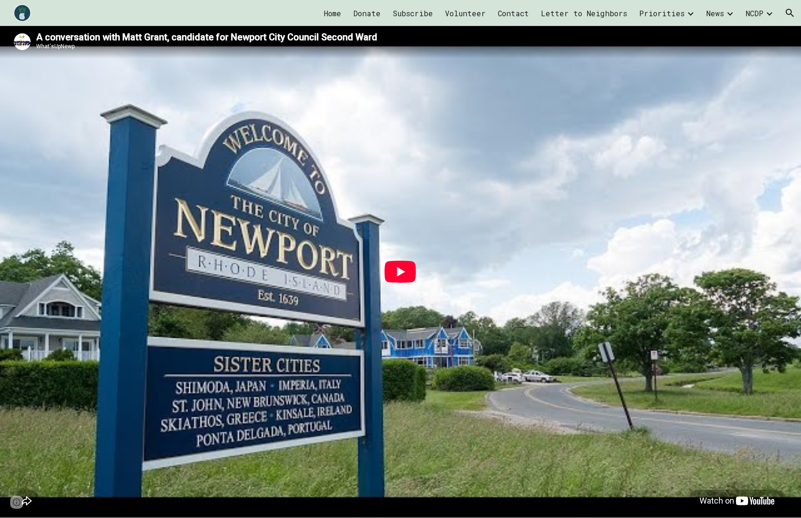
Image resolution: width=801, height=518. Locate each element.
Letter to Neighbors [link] (584, 13)
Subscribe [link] (413, 13)
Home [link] (332, 13)
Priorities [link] (662, 13)
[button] (790, 13)
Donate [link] (367, 13)
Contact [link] (513, 13)
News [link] (715, 13)
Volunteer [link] (465, 13)
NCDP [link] (754, 13)
